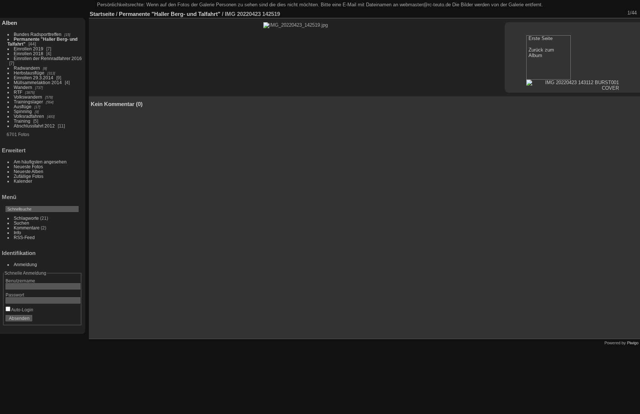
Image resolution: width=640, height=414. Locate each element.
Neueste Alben (28, 171)
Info (17, 232)
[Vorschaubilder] (600, 13)
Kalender (23, 181)
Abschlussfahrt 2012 (34, 125)
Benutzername (20, 280)
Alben (9, 23)
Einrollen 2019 (28, 48)
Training (22, 121)
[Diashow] (571, 13)
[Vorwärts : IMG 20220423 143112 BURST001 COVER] (619, 13)
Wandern (23, 87)
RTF (18, 92)
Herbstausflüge (29, 72)
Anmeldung (25, 264)
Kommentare (27, 227)
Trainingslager (28, 101)
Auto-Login (21, 309)
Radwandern (27, 68)
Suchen (21, 223)
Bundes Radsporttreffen (37, 34)
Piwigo (633, 343)
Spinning (23, 111)
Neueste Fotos (28, 166)
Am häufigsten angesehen (40, 161)
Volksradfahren (29, 116)
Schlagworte (26, 218)
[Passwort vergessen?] (73, 320)
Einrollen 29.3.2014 (33, 77)
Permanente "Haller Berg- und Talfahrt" (169, 14)
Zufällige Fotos (28, 176)
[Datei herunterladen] (581, 13)
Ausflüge (22, 106)
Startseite (102, 14)
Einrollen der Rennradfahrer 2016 (48, 58)
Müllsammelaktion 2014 (38, 82)
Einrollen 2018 (28, 53)
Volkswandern (28, 97)
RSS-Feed (24, 237)
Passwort (15, 294)
